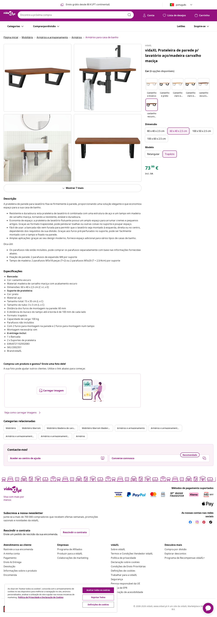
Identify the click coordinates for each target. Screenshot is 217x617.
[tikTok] (210, 522)
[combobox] (76, 15)
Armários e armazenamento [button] (131, 428)
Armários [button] (80, 436)
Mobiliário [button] (11, 428)
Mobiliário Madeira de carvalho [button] (62, 428)
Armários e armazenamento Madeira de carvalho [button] (21, 436)
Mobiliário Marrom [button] (31, 428)
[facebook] (190, 522)
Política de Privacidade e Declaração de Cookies (40, 597)
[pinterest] (203, 522)
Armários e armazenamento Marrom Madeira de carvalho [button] (56, 436)
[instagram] (197, 522)
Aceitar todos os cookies (98, 590)
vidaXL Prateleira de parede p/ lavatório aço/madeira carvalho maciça (173, 55)
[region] (61, 598)
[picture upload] (92, 390)
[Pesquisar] (129, 14)
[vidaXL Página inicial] (9, 13)
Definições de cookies (123, 570)
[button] (85, 5)
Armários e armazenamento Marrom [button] (166, 428)
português (181, 4)
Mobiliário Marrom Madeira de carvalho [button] (97, 428)
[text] (151, 168)
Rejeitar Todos (98, 597)
